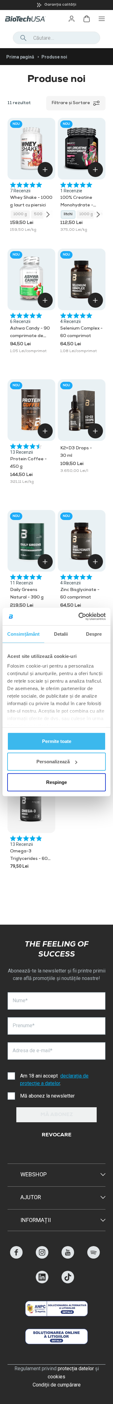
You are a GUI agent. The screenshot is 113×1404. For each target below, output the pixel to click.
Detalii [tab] (61, 633)
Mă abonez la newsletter (47, 1096)
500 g (40, 214)
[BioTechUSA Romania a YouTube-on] (68, 1257)
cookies (56, 1377)
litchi (68, 214)
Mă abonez (56, 1115)
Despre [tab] (94, 633)
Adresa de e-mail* (32, 1050)
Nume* (20, 1000)
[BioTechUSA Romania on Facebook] (16, 1257)
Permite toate (56, 741)
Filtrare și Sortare (70, 103)
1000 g (20, 214)
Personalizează (53, 761)
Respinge (56, 782)
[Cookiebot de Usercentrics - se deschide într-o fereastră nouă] (80, 617)
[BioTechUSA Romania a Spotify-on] (93, 1257)
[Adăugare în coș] (45, 169)
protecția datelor (76, 1368)
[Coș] (86, 19)
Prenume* (24, 1025)
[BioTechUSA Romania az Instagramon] (42, 1257)
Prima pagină (20, 56)
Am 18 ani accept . (54, 1079)
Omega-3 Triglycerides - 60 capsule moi (29, 859)
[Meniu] (101, 19)
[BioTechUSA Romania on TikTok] (68, 1281)
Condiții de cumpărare (57, 1385)
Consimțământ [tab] (23, 633)
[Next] (48, 214)
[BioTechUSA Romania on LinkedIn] (42, 1281)
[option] (56, 5)
